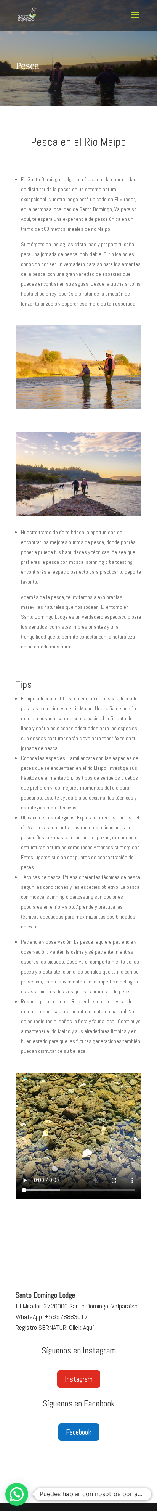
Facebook (78, 1432)
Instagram (79, 1379)
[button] (16, 1494)
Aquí (88, 1327)
